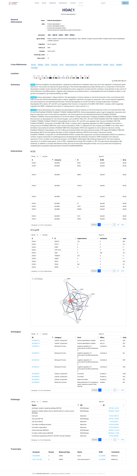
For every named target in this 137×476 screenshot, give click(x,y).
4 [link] (108, 390)
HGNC (81, 65)
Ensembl (54, 65)
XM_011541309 (37, 459)
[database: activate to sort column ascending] (111, 238)
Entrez (33, 65)
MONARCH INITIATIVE (93, 65)
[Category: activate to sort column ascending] (65, 337)
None (47, 65)
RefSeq (40, 65)
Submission (63, 3)
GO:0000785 (35, 374)
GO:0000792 (35, 379)
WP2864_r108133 (114, 411)
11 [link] (118, 390)
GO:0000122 (35, 346)
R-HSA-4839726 (114, 427)
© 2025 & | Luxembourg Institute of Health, (68, 473)
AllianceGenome (71, 65)
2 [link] (102, 224)
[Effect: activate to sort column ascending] (111, 337)
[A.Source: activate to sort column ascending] (65, 159)
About (44, 3)
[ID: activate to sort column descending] (42, 337)
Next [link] (122, 224)
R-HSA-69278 (114, 421)
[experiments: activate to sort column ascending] (88, 238)
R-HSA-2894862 (114, 436)
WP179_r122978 (114, 419)
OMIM (105, 65)
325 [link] (118, 271)
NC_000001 (102, 456)
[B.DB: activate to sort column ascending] (111, 159)
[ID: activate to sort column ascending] (114, 405)
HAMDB (119, 65)
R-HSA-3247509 (114, 424)
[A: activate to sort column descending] (42, 159)
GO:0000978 (35, 382)
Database (52, 3)
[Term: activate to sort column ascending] (88, 337)
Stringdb (34, 68)
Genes (81, 3)
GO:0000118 (35, 340)
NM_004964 (36, 456)
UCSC (61, 65)
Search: (101, 156)
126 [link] (118, 224)
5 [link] (111, 390)
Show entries (39, 156)
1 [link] (99, 224)
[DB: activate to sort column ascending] (91, 405)
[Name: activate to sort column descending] (55, 405)
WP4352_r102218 (114, 430)
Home (37, 3)
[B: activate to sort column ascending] (88, 159)
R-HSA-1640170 (114, 416)
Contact (73, 3)
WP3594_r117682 (114, 433)
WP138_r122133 (114, 408)
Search (125, 3)
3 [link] (105, 390)
